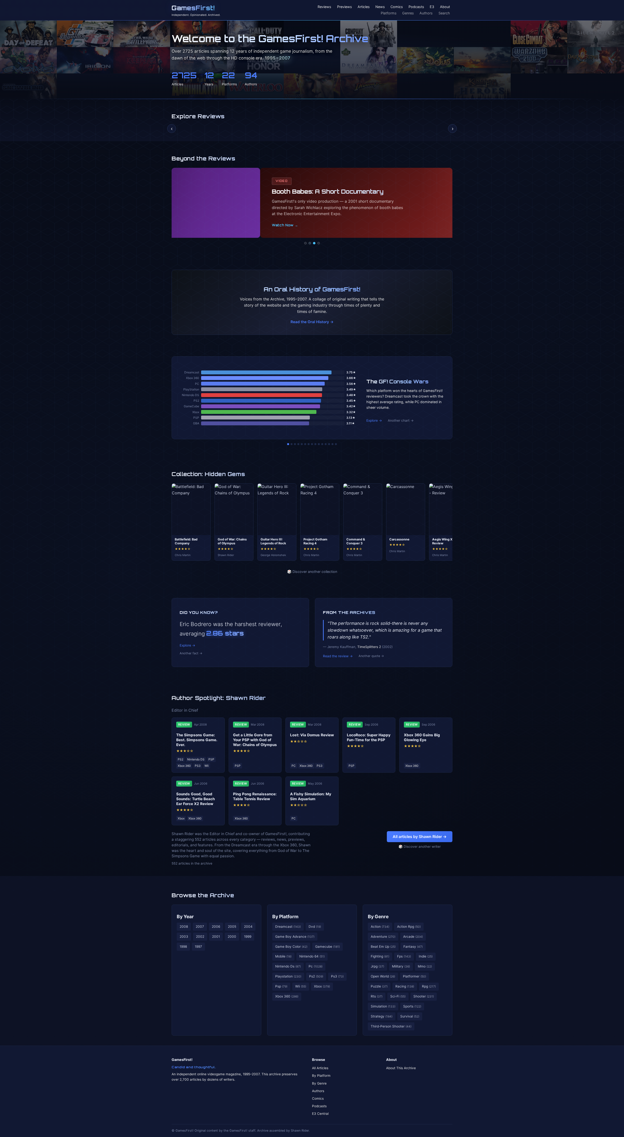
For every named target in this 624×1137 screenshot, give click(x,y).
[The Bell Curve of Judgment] (298, 444)
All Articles (320, 1068)
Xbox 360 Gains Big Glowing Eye (422, 737)
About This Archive (401, 1068)
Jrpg (377, 966)
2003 (184, 936)
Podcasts (416, 7)
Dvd (315, 926)
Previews (344, 7)
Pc (315, 966)
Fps (404, 956)
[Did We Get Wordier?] (322, 444)
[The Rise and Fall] (302, 444)
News (380, 7)
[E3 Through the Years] (319, 444)
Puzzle (379, 986)
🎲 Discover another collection (312, 571)
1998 (183, 946)
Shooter (423, 996)
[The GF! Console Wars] (288, 444)
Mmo (425, 966)
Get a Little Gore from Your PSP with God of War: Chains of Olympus (255, 740)
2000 (232, 936)
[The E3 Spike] (326, 444)
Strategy (381, 1016)
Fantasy (413, 946)
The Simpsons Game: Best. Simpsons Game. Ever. (196, 740)
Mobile (283, 956)
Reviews (324, 7)
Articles (364, 7)
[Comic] (310, 243)
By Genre (378, 916)
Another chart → (401, 420)
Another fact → (191, 653)
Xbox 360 (286, 996)
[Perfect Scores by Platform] (329, 444)
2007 (200, 926)
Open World (383, 976)
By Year (185, 916)
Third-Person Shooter (391, 1026)
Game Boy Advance (294, 936)
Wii (300, 986)
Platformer (414, 976)
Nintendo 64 (312, 956)
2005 (232, 926)
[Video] (314, 243)
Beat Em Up (383, 946)
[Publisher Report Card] (295, 444)
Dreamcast (288, 926)
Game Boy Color (291, 946)
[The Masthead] (312, 444)
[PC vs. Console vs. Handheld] (336, 444)
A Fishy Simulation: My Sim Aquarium (310, 796)
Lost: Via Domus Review (312, 735)
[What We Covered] (305, 444)
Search (444, 13)
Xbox (322, 986)
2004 (248, 926)
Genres (408, 13)
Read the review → (338, 656)
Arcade (413, 936)
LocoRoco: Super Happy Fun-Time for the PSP (368, 737)
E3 (432, 7)
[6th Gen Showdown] (309, 444)
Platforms (389, 13)
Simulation (383, 1006)
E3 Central (320, 1114)
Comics (396, 7)
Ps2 (316, 976)
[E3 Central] (318, 243)
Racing (404, 986)
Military (401, 966)
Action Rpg (409, 926)
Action (380, 926)
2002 (200, 936)
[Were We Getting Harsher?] (291, 444)
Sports (412, 1006)
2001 (216, 936)
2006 (216, 926)
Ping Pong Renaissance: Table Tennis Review (255, 796)
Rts (376, 996)
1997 (198, 946)
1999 (247, 936)
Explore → (374, 420)
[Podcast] (305, 243)
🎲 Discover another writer (420, 846)
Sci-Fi (398, 996)
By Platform (285, 916)
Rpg (429, 986)
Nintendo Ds (288, 966)
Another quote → (371, 656)
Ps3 (337, 976)
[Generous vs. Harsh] (315, 444)
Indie (426, 956)
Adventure (383, 936)
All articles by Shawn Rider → (420, 836)
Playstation (288, 976)
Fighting (380, 956)
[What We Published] (332, 444)
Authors (426, 13)
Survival (409, 1016)
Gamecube (327, 946)
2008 (184, 926)
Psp (281, 986)
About (445, 7)
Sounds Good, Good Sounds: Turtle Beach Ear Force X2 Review (195, 799)
